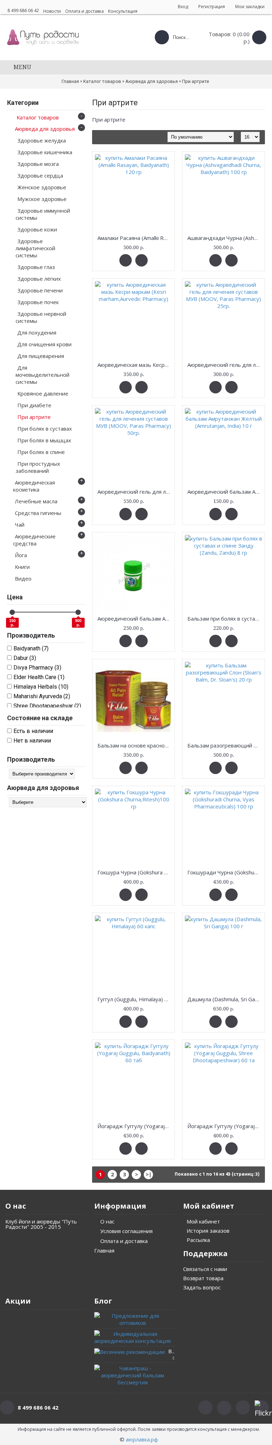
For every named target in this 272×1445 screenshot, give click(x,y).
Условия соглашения (126, 1230)
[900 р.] (78, 612)
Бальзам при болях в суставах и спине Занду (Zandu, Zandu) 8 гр (224, 618)
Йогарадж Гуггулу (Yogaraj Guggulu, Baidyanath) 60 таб (134, 1126)
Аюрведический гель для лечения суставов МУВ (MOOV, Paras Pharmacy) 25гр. (224, 364)
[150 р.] (12, 612)
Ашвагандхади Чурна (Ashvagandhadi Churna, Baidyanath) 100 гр (224, 237)
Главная (70, 81)
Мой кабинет (203, 1221)
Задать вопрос (202, 1287)
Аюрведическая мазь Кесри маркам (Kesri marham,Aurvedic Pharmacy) (134, 364)
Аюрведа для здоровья (151, 81)
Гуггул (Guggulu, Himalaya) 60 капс (134, 999)
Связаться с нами (205, 1268)
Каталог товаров (102, 81)
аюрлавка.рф (142, 1439)
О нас (107, 1221)
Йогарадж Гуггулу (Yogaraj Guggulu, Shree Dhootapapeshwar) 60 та (224, 1126)
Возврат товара (203, 1278)
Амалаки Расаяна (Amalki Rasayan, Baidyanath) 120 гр (134, 237)
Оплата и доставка (124, 1240)
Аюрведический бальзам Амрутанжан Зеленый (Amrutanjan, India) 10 (134, 618)
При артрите (195, 81)
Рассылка (198, 1239)
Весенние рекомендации (171, 1351)
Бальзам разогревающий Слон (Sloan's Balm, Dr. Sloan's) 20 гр (224, 745)
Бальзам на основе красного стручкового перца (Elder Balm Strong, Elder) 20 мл (134, 745)
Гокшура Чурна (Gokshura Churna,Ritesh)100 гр (134, 872)
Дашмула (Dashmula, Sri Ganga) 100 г (224, 999)
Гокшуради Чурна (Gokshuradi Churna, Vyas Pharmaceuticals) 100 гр (224, 872)
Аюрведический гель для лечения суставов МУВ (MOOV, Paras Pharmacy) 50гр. (134, 491)
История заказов (208, 1230)
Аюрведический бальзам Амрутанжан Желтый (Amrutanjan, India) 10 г (224, 491)
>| (149, 1174)
